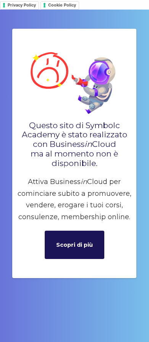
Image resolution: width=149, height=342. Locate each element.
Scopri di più (74, 244)
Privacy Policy (22, 5)
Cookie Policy (62, 5)
